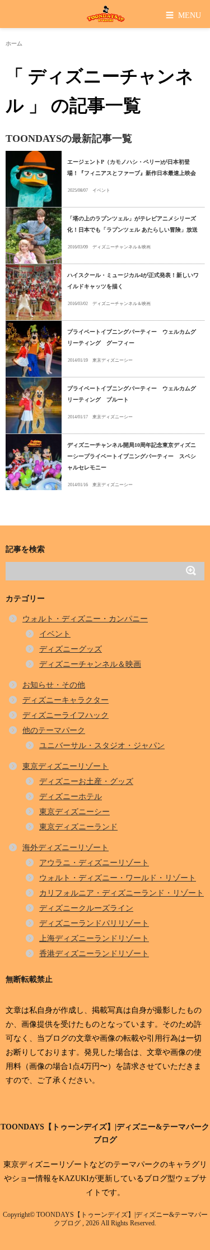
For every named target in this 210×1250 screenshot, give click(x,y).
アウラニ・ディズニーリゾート (94, 863)
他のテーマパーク (53, 730)
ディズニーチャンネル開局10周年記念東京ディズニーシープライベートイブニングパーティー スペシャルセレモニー (131, 456)
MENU (183, 15)
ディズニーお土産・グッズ (86, 781)
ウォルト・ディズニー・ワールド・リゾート (117, 878)
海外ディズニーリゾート (65, 847)
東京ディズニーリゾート (65, 766)
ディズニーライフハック (65, 715)
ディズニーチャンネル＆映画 (121, 247)
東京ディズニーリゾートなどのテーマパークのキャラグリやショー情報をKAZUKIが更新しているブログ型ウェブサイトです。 (105, 1178)
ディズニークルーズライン (86, 908)
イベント (101, 190)
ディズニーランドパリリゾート (94, 923)
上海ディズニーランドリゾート (94, 938)
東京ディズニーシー (112, 360)
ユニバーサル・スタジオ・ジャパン (102, 745)
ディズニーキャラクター (65, 700)
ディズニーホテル (70, 796)
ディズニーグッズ (70, 649)
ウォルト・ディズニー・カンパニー (85, 619)
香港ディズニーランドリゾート (94, 953)
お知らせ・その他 (53, 685)
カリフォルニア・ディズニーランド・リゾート (121, 893)
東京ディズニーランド (78, 827)
